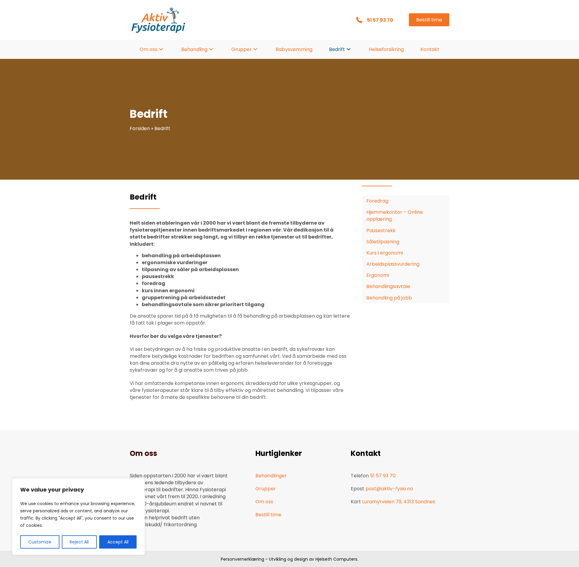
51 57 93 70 (380, 20)
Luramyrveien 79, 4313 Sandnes (398, 501)
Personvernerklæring (242, 559)
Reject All (79, 542)
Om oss (264, 501)
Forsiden (140, 128)
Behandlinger (271, 475)
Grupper (265, 488)
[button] (161, 49)
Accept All (117, 542)
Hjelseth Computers (336, 559)
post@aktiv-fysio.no (389, 488)
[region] (78, 516)
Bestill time (268, 514)
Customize (39, 542)
